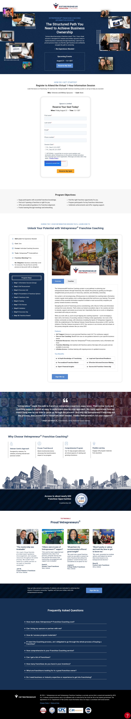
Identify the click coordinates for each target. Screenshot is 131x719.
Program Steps (27, 278)
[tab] (58, 281)
